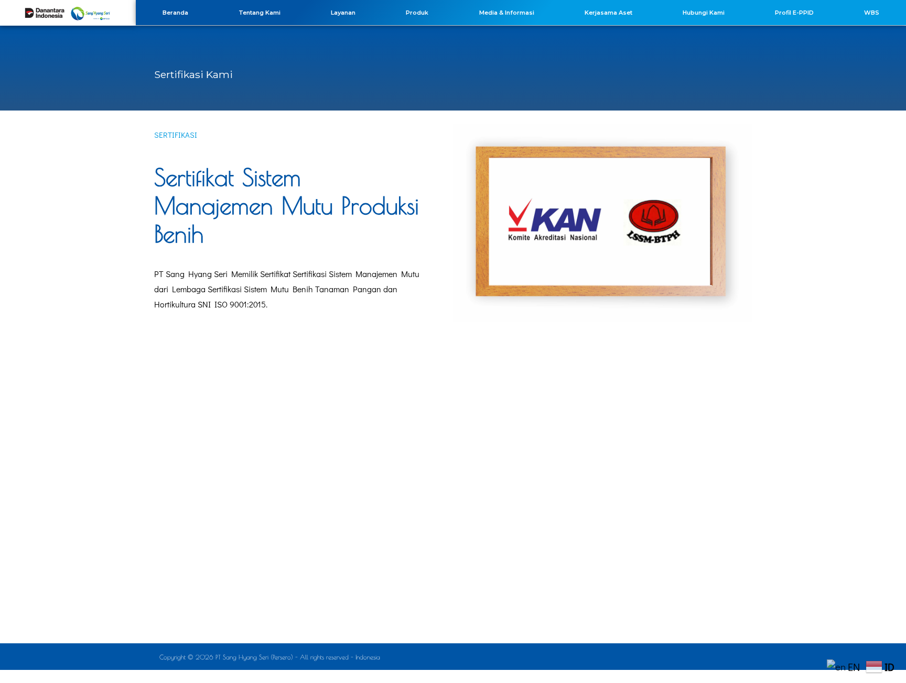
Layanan (343, 12)
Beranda (175, 12)
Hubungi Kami (704, 12)
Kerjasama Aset (608, 12)
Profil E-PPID (794, 12)
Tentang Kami (260, 12)
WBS (871, 12)
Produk (417, 12)
